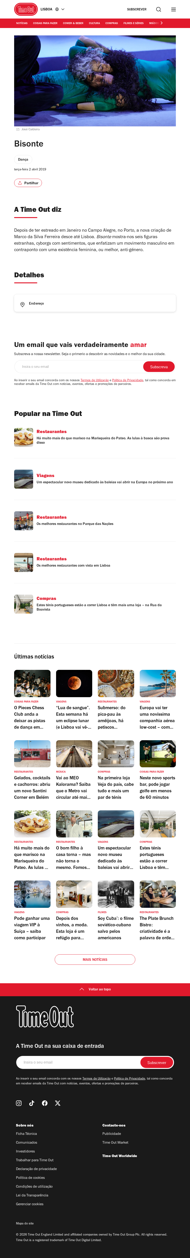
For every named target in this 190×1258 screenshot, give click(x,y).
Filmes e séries (134, 23)
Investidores (25, 1152)
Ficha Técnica (26, 1134)
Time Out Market (115, 1143)
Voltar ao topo (100, 990)
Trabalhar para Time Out (35, 1160)
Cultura (94, 23)
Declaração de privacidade (36, 1169)
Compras (111, 23)
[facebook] (45, 1103)
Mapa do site (25, 1224)
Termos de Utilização (95, 380)
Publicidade (111, 1134)
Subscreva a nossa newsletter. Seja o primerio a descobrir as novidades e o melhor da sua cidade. (89, 354)
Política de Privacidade (127, 380)
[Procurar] (159, 9)
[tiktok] (32, 1103)
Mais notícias (95, 960)
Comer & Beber (73, 23)
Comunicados (26, 1143)
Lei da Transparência (32, 1196)
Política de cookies (30, 1178)
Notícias (22, 23)
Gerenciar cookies (29, 1204)
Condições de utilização (34, 1187)
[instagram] (19, 1103)
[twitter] (57, 1103)
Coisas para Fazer (45, 23)
